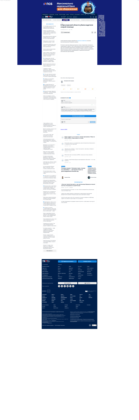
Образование (71, 278)
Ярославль (63, 85)
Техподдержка (45, 275)
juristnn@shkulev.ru (45, 322)
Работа (79, 273)
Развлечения (80, 275)
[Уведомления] (93, 17)
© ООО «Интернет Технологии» (60, 325)
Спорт (88, 266)
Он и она (79, 266)
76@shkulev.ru (54, 320)
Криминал (71, 268)
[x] (70, 286)
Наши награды (45, 271)
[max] (67, 286)
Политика (80, 269)
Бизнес (59, 268)
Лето (70, 271)
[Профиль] (96, 17)
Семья (79, 278)
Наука (70, 275)
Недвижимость (45, 14)
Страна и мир (89, 269)
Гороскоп (72, 14)
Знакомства (51, 14)
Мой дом (70, 273)
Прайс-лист (44, 268)
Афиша (67, 14)
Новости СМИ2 (64, 129)
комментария (66, 32)
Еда (58, 275)
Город (59, 271)
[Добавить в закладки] (92, 32)
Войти (64, 122)
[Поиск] (90, 17)
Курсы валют (77, 14)
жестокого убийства (81, 40)
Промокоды (92, 14)
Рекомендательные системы (74, 317)
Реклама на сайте (45, 266)
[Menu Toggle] (43, 17)
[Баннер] (66, 20)
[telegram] (59, 286)
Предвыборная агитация (47, 276)
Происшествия (81, 271)
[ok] (65, 286)
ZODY (85, 14)
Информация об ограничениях (75, 314)
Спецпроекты (89, 275)
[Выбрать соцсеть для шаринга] (95, 32)
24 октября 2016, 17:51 (64, 29)
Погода (56, 14)
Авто (59, 266)
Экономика (89, 273)
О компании (44, 269)
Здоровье (60, 278)
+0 (91, 104)
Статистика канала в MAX (47, 278)
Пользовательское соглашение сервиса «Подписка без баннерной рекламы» (82, 319)
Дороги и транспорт (62, 273)
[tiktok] (73, 286)
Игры (88, 14)
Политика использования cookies (75, 316)
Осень (79, 268)
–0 (94, 104)
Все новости (49, 24)
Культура (70, 269)
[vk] (62, 286)
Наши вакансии (45, 273)
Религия (79, 276)
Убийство (68, 85)
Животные (60, 276)
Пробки (82, 14)
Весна (59, 269)
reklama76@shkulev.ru (91, 311)
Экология (89, 271)
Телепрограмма (62, 14)
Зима (70, 266)
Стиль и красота (90, 268)
